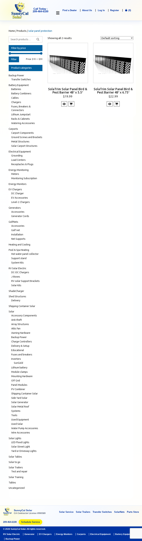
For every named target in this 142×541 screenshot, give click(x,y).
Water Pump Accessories (24, 428)
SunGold (18, 362)
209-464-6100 (10, 522)
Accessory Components (24, 315)
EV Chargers (15, 189)
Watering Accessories (23, 123)
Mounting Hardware (22, 376)
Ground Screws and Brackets (26, 137)
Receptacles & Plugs (22, 164)
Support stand (18, 258)
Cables (15, 97)
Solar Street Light (20, 446)
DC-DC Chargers (20, 272)
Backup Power (16, 75)
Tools (14, 415)
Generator (29, 534)
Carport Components (22, 132)
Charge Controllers (21, 341)
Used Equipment (20, 419)
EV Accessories (19, 197)
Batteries (16, 89)
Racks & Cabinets (20, 118)
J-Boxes (15, 276)
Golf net (15, 230)
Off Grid (15, 380)
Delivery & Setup (20, 345)
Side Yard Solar (19, 398)
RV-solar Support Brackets (25, 281)
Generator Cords (20, 216)
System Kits (17, 262)
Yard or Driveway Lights (24, 451)
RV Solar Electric (17, 268)
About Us (87, 10)
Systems (15, 411)
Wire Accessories (20, 432)
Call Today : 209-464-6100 (40, 10)
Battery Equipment (19, 85)
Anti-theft (16, 319)
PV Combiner (18, 389)
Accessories (17, 211)
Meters (15, 174)
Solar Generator (19, 402)
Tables (12, 482)
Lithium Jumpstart (20, 114)
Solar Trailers (16, 467)
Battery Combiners (21, 93)
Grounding (17, 155)
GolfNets (13, 221)
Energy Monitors (17, 184)
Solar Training (16, 477)
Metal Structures (20, 141)
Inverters (16, 358)
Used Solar (17, 424)
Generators (15, 207)
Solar (11, 311)
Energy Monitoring (19, 170)
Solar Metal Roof (20, 406)
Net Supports (18, 238)
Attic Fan (15, 328)
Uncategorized (17, 488)
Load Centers (18, 160)
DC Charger (17, 193)
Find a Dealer (70, 10)
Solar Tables (15, 456)
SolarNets (119, 512)
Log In (101, 10)
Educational (17, 350)
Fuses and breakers (21, 354)
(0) (129, 10)
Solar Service (66, 512)
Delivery (15, 300)
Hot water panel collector (25, 254)
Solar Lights (15, 438)
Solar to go (14, 462)
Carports (13, 128)
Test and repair (19, 471)
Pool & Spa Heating (19, 250)
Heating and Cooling (19, 244)
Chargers (16, 102)
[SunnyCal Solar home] (7, 511)
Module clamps (19, 371)
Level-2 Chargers (20, 202)
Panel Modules (19, 385)
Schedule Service (30, 522)
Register (114, 10)
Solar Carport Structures (24, 145)
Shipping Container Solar (22, 306)
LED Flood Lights (20, 442)
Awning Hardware (20, 332)
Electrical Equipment (20, 151)
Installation (17, 234)
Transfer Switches (21, 79)
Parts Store (133, 512)
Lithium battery (19, 367)
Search (38, 39)
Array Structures (20, 324)
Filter (14, 59)
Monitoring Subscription (24, 178)
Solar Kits (16, 285)
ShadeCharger (16, 291)
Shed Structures (17, 296)
